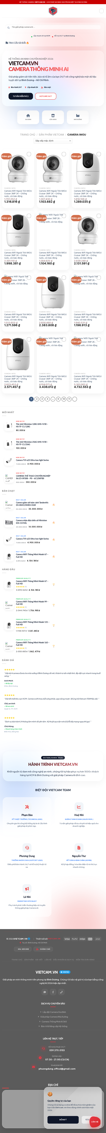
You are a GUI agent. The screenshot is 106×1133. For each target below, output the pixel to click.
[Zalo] (45, 992)
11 (69, 399)
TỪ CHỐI (89, 1120)
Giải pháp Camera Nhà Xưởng (54, 1016)
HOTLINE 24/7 (45, 96)
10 (64, 399)
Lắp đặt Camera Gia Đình (54, 1012)
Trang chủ (27, 134)
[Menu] (3, 10)
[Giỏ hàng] (101, 11)
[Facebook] (53, 992)
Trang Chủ (17, 960)
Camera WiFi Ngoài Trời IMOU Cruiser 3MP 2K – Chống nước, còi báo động (18, 193)
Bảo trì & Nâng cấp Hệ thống (54, 1026)
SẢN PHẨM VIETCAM (51, 134)
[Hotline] (61, 992)
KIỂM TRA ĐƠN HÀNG (85, 960)
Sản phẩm (29, 960)
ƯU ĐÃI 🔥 (23, 42)
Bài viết (39, 960)
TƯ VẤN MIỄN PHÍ (20, 96)
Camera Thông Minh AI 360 (54, 1021)
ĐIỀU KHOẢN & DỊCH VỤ (63, 960)
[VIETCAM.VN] (53, 11)
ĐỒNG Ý (63, 1120)
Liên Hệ (48, 960)
